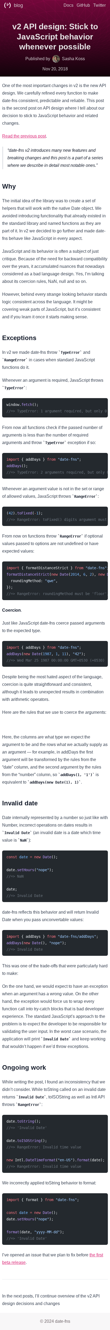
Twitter (99, 5)
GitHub (83, 5)
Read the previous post (24, 136)
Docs (68, 5)
